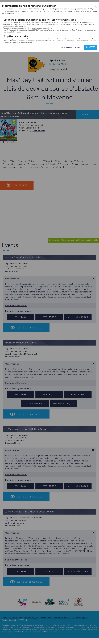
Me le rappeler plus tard (70, 47)
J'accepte (90, 47)
